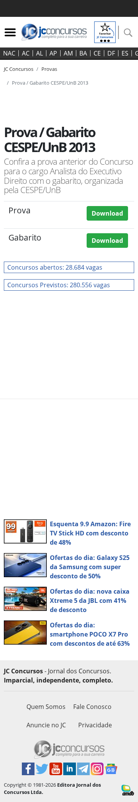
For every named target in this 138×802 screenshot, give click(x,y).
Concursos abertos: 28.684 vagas (54, 267)
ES (125, 53)
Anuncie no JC (46, 725)
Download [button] (107, 213)
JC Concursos (18, 68)
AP (53, 53)
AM (68, 53)
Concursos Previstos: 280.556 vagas (58, 285)
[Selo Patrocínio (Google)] (105, 31)
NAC (9, 53)
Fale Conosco (92, 706)
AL (39, 53)
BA (83, 53)
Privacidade (95, 725)
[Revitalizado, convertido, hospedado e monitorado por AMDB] (128, 789)
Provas (49, 68)
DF (111, 53)
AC (26, 53)
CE (97, 53)
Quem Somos (46, 706)
